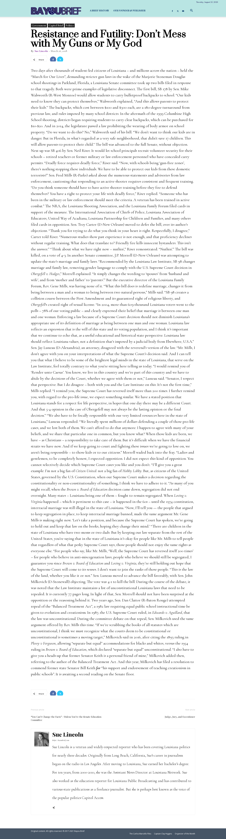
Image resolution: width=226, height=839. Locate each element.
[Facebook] (172, 10)
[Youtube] (183, 10)
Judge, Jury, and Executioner (180, 716)
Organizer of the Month (185, 833)
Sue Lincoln (41, 51)
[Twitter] (177, 10)
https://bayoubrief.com (60, 740)
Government (39, 25)
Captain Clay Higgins (163, 833)
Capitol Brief (56, 25)
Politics (70, 25)
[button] (191, 10)
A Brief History (99, 10)
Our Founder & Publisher (129, 10)
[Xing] (54, 808)
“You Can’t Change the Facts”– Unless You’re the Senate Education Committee (66, 718)
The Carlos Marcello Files (140, 833)
